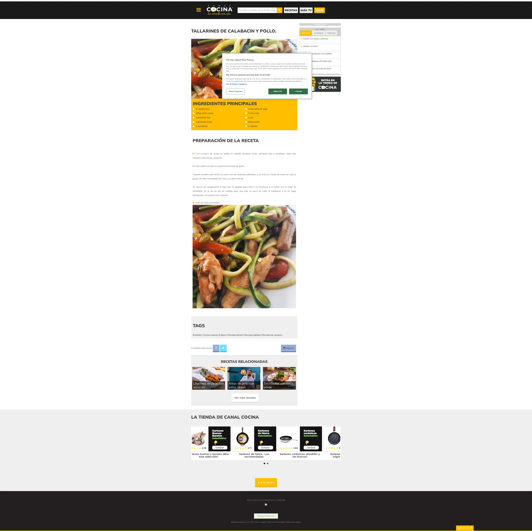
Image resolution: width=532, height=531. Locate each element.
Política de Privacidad (275, 522)
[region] (267, 76)
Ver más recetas (245, 397)
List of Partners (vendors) (236, 84)
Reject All (278, 91)
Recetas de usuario (271, 335)
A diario (222, 335)
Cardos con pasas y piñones (315, 39)
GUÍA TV (306, 10)
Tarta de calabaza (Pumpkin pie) (317, 61)
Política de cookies (293, 522)
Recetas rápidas (253, 335)
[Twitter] (223, 348)
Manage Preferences (266, 516)
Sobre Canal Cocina (255, 500)
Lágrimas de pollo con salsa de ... (208, 385)
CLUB (319, 10)
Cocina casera (210, 335)
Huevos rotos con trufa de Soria (317, 68)
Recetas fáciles (235, 335)
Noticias (331, 33)
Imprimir (289, 348)
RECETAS (291, 10)
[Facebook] (216, 348)
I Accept (298, 91)
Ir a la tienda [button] (266, 482)
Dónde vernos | (270, 500)
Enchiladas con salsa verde (278, 385)
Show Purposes (235, 91)
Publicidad (281, 500)
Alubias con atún (310, 46)
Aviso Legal (260, 522)
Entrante (197, 335)
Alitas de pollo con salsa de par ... (242, 385)
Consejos (318, 33)
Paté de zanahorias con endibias (317, 54)
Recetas (306, 33)
